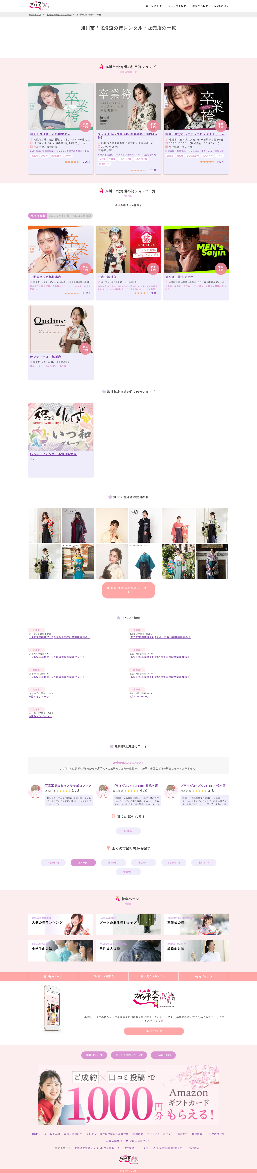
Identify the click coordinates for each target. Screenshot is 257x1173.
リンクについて (215, 1134)
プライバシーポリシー (160, 1134)
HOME (36, 1134)
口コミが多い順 (60, 215)
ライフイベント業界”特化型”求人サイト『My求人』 (171, 1148)
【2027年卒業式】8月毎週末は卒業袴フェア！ (57, 657)
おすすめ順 (38, 215)
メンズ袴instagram (130, 1055)
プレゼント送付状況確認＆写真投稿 (107, 1134)
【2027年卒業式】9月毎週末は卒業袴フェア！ (57, 677)
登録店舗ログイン (140, 1141)
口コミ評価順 (83, 215)
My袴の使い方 (154, 1031)
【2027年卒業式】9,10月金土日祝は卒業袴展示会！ (161, 657)
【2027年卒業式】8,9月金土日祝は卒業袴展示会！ (59, 637)
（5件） (154, 293)
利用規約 (138, 1134)
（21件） (86, 161)
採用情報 (197, 1134)
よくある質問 (52, 1134)
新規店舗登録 (114, 1141)
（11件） (86, 293)
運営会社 (182, 1134)
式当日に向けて (73, 1134)
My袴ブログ (202, 976)
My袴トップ (54, 976)
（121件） (152, 170)
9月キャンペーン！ (40, 696)
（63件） (221, 161)
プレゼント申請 (102, 976)
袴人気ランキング (152, 976)
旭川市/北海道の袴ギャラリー (128, 588)
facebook (164, 1055)
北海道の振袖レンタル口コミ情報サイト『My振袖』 (106, 1148)
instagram (95, 1055)
